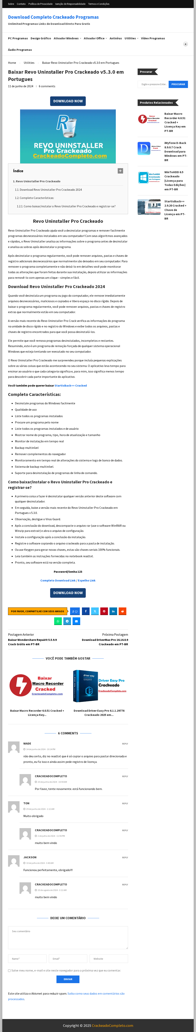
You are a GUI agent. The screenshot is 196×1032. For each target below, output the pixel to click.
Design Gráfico (41, 38)
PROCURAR (178, 84)
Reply (125, 744)
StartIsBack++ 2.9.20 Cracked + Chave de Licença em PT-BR (175, 210)
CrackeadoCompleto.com (112, 1025)
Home (12, 63)
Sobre (11, 4)
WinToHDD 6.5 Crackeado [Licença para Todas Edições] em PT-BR (174, 180)
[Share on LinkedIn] (113, 611)
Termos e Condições (98, 4)
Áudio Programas (20, 50)
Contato (21, 4)
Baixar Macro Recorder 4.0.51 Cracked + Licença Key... (37, 713)
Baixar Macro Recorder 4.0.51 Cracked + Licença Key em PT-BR (175, 122)
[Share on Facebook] (86, 611)
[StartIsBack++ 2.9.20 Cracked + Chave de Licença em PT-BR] (149, 207)
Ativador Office (94, 38)
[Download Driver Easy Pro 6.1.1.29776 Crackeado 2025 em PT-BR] (99, 686)
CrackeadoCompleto (51, 776)
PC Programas (18, 38)
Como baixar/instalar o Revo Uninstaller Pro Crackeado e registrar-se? (70, 206)
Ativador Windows (66, 38)
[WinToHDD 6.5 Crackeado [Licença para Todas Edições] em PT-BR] (149, 177)
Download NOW (68, 101)
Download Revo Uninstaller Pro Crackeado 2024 (51, 189)
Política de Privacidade (40, 4)
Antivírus (116, 38)
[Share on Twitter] (95, 611)
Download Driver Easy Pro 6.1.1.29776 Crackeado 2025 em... (99, 713)
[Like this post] (76, 611)
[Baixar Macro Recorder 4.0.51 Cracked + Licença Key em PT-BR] (37, 686)
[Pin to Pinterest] (104, 611)
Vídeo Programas (153, 38)
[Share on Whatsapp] (58, 621)
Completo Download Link (58, 580)
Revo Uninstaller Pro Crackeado (38, 181)
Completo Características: (37, 198)
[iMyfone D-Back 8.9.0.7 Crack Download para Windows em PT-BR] (149, 148)
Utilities (130, 38)
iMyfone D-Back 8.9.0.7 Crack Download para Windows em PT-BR (175, 151)
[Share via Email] (76, 621)
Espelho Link (87, 580)
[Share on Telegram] (67, 621)
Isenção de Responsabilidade (70, 4)
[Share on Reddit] (122, 611)
